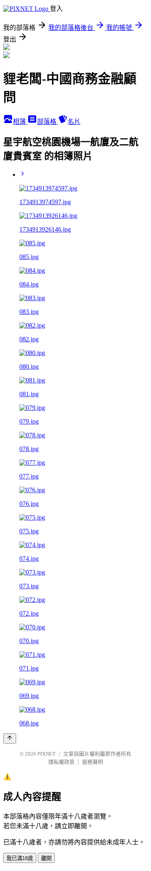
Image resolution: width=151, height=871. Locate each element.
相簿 (20, 121)
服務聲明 (92, 762)
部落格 (47, 121)
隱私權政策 (61, 762)
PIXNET (46, 754)
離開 (46, 858)
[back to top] (9, 738)
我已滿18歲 (19, 858)
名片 (74, 121)
